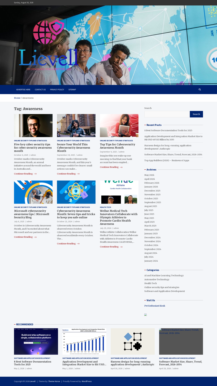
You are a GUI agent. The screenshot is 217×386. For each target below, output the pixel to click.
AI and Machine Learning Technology (164, 275)
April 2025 (149, 222)
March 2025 (150, 225)
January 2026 (151, 186)
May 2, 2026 (19, 368)
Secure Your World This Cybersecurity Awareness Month (73, 148)
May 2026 (149, 175)
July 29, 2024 (105, 228)
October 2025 (151, 198)
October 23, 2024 (64, 221)
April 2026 (149, 179)
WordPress (87, 381)
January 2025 (151, 233)
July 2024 (149, 257)
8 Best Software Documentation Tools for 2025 (168, 130)
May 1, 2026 (67, 368)
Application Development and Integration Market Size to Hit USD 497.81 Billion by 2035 (83, 364)
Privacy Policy (57, 89)
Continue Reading (23, 173)
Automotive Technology (156, 279)
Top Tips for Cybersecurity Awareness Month (117, 146)
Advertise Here (23, 89)
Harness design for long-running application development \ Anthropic (132, 363)
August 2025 (150, 206)
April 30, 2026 (116, 368)
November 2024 (152, 241)
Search (148, 108)
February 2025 (151, 229)
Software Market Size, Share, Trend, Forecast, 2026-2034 (173, 154)
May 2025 (149, 218)
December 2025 (152, 190)
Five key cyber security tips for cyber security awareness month (33, 148)
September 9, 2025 (108, 151)
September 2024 (152, 249)
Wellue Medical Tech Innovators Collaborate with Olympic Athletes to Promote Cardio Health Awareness (118, 217)
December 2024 (152, 237)
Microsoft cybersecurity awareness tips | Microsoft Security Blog (31, 214)
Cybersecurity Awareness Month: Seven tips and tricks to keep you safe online (76, 214)
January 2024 (151, 261)
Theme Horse (54, 381)
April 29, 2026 (165, 368)
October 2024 (151, 245)
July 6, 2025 (19, 221)
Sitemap (72, 89)
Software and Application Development (164, 291)
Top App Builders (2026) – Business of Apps (166, 160)
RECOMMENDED (24, 324)
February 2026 (151, 183)
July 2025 (148, 210)
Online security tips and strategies (30, 140)
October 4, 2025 (21, 155)
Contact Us (40, 89)
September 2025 (152, 202)
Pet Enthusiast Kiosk (154, 305)
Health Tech (105, 207)
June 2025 (149, 214)
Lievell (33, 381)
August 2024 (150, 253)
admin (33, 155)
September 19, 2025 (66, 155)
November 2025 (152, 194)
